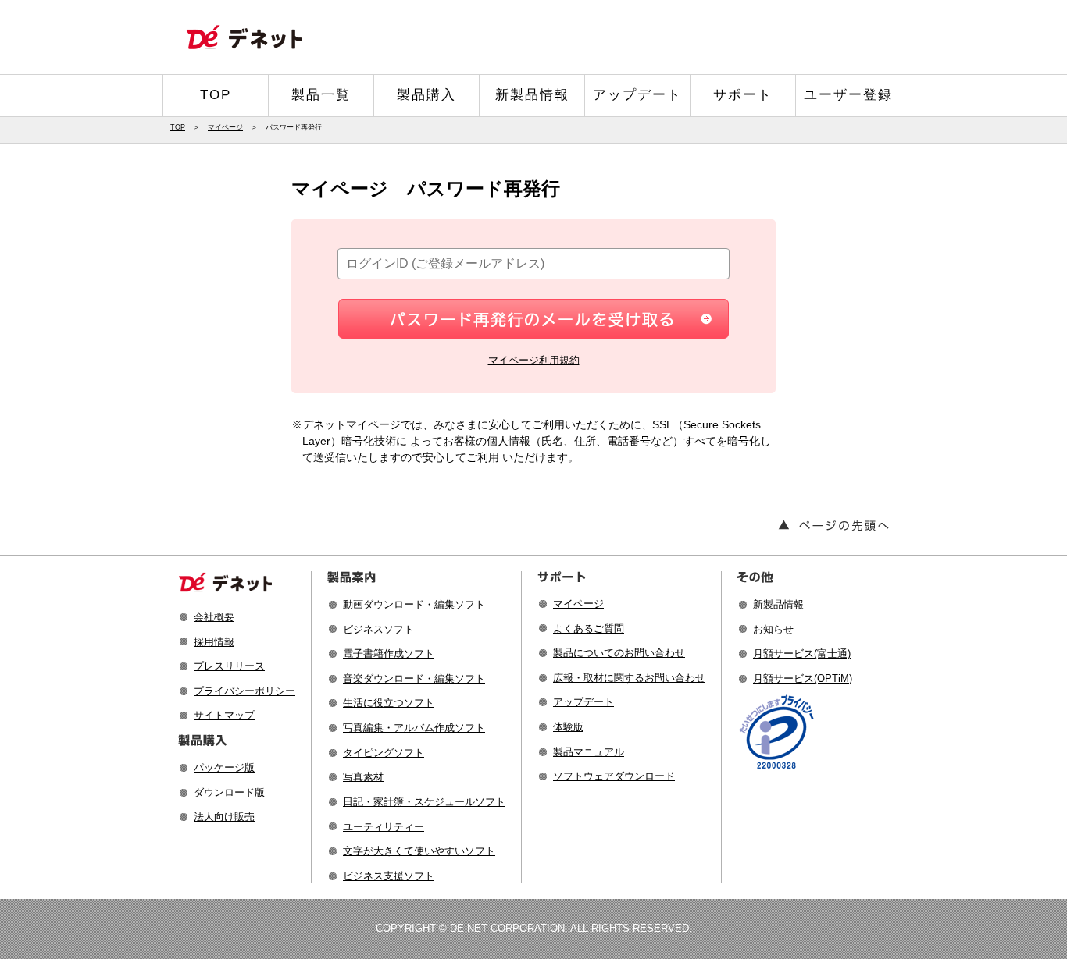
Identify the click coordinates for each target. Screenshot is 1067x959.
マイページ (225, 127)
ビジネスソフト (378, 629)
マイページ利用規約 (534, 360)
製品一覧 (321, 94)
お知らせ (773, 629)
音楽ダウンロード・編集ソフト (414, 678)
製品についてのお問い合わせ (619, 653)
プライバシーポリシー (244, 691)
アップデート (637, 94)
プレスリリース (229, 666)
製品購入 (426, 94)
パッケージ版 (224, 767)
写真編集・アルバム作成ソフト (414, 727)
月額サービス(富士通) (802, 653)
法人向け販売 (224, 816)
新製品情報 (532, 94)
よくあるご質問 (588, 628)
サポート (743, 94)
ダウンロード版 (229, 792)
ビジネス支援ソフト (388, 876)
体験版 (568, 727)
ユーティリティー (383, 827)
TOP (215, 94)
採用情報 (214, 642)
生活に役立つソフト (388, 703)
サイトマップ (224, 715)
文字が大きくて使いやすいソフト (419, 851)
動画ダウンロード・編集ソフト (414, 604)
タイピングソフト (383, 752)
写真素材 (363, 777)
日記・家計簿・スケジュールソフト (424, 802)
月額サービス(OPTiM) (802, 678)
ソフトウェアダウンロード (614, 776)
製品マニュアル (588, 752)
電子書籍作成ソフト (388, 653)
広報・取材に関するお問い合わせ (629, 678)
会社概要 (214, 617)
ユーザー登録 (848, 94)
